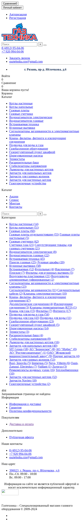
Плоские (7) (17, 272)
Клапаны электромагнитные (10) (45, 293)
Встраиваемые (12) (21, 269)
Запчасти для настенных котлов (30, 179)
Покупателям (10, 417)
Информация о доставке (25, 404)
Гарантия (15, 407)
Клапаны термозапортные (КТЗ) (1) (53, 307)
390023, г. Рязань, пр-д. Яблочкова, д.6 (34, 470)
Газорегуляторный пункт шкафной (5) (34, 324)
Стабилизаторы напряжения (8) (30, 338)
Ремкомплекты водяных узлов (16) (32, 370)
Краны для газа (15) (22, 311)
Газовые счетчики (21, 113)
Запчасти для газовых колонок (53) (32, 359)
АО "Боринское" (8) (42, 349)
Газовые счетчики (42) (24, 241)
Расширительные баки (24, 162)
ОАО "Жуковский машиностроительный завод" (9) (40, 354)
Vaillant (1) (44, 366)
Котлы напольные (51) (24, 227)
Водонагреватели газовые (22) (29, 255)
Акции (13, 196)
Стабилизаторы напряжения (28, 166)
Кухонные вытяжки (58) (25, 265)
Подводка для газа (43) (24, 318)
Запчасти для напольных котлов (30, 173)
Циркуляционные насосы (26, 155)
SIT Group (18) (18, 349)
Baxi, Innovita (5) (20, 363)
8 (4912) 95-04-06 (13, 48)
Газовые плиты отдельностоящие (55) (34, 234)
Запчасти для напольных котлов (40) (33, 345)
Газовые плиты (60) (22, 231)
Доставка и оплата (21, 424)
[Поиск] (45, 45)
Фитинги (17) (62, 311)
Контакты (15, 207)
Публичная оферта (21, 437)
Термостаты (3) (19, 331)
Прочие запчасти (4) (66, 356)
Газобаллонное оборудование (28, 148)
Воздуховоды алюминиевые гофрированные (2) (39, 278)
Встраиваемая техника (24, 124)
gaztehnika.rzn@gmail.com (26, 61)
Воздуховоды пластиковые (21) (29, 276)
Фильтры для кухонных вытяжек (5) (49, 272)
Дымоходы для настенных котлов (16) (34, 342)
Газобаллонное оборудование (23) (31, 321)
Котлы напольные (21, 107)
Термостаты (17, 159)
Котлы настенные (21, 103)
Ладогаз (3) (59, 366)
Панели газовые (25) (22, 262)
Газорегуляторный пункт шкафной (32, 152)
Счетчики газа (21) (21, 245)
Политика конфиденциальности (30, 411)
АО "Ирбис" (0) (66, 349)
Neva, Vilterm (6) (59, 363)
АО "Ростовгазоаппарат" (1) (27, 352)
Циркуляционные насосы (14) (29, 328)
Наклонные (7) (64, 269)
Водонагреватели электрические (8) (33, 252)
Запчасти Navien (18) (23, 380)
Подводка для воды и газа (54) (29, 314)
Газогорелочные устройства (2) (29, 384)
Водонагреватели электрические (30, 117)
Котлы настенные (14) (23, 224)
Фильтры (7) (44, 311)
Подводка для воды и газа (26, 145)
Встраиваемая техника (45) (27, 258)
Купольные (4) (44, 269)
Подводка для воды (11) (55, 318)
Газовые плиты (19, 110)
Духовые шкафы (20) (50, 262)
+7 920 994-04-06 (13, 51)
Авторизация (18, 14)
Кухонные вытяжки (22, 127)
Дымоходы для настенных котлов (31, 169)
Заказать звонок (19, 58)
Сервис (14, 200)
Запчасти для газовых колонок (29, 176)
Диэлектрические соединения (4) (31, 304)
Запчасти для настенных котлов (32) (33, 377)
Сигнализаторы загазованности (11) (33, 290)
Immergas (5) (40, 363)
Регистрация (17, 18)
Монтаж (14, 203)
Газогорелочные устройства (27, 183)
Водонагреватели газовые (26, 120)
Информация (10, 397)
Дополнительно (12, 430)
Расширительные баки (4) (26, 335)
